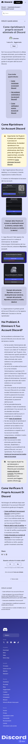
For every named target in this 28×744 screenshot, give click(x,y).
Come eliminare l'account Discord (13, 162)
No (18, 564)
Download (6, 650)
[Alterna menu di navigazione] (25, 2)
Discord (3, 7)
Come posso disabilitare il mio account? (12, 600)
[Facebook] (2, 554)
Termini (5, 710)
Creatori (5, 692)
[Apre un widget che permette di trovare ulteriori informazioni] (22, 741)
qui (19, 481)
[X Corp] (4, 554)
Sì (10, 564)
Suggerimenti (6, 689)
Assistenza (6, 681)
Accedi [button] (18, 2)
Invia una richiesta (18, 572)
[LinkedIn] (6, 554)
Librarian (16, 38)
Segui (14, 46)
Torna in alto (14, 579)
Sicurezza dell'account (7, 9)
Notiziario (5, 673)
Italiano (7, 635)
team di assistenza (15, 418)
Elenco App (6, 657)
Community (6, 694)
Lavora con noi (7, 668)
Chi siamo (5, 666)
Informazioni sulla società (10, 726)
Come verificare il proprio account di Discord (15, 108)
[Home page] (6, 2)
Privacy (5, 713)
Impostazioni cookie (8, 715)
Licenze (5, 723)
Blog (4, 687)
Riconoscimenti (7, 720)
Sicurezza (5, 684)
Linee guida (6, 718)
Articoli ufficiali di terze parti (10, 702)
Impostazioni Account (14, 7)
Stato (4, 655)
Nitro (4, 652)
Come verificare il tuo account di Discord (13, 591)
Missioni (5, 699)
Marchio (5, 671)
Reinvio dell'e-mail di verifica (14, 525)
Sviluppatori (6, 697)
